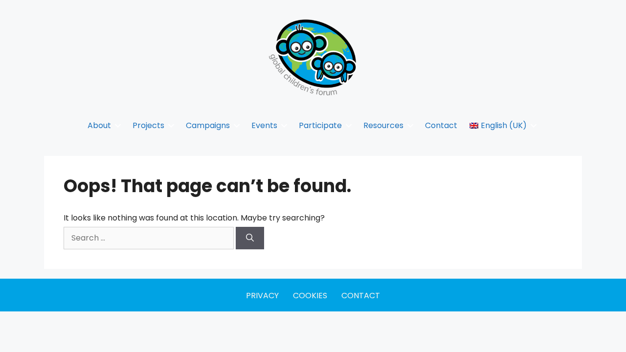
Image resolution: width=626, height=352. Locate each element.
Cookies (310, 295)
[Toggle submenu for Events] (284, 125)
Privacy (262, 295)
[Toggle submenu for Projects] (171, 125)
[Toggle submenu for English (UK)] (533, 125)
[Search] (250, 238)
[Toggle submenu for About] (118, 125)
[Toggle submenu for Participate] (349, 125)
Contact (360, 295)
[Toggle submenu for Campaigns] (237, 125)
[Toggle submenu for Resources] (410, 125)
